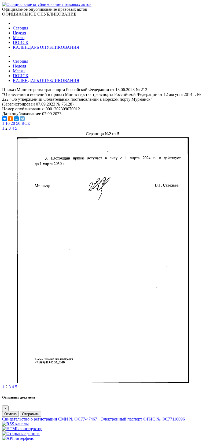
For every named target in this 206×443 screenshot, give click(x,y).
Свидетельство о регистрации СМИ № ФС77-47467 (49, 419)
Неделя (19, 33)
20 (13, 123)
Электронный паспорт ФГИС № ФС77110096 (143, 419)
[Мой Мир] (16, 118)
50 (18, 123)
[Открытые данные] (21, 433)
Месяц (19, 37)
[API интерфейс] (18, 438)
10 (7, 123)
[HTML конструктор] (22, 428)
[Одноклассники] (10, 118)
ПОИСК (20, 42)
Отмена (10, 414)
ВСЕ (25, 123)
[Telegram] (22, 118)
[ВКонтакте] (4, 118)
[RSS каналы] (15, 424)
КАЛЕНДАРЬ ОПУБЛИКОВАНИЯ (46, 47)
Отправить (30, 414)
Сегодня (20, 28)
